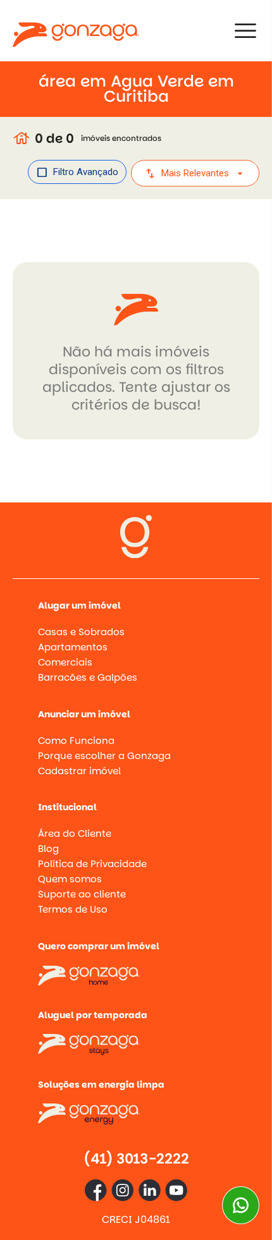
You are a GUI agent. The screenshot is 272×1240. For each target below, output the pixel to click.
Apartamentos (73, 646)
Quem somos (70, 878)
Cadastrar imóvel (79, 770)
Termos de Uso (73, 909)
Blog (48, 848)
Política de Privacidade (92, 863)
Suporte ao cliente (82, 894)
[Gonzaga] (76, 30)
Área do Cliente (74, 833)
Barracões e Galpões (87, 677)
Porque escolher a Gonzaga (104, 755)
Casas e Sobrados (81, 631)
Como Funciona (76, 740)
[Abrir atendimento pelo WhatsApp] (240, 1205)
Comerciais (65, 662)
